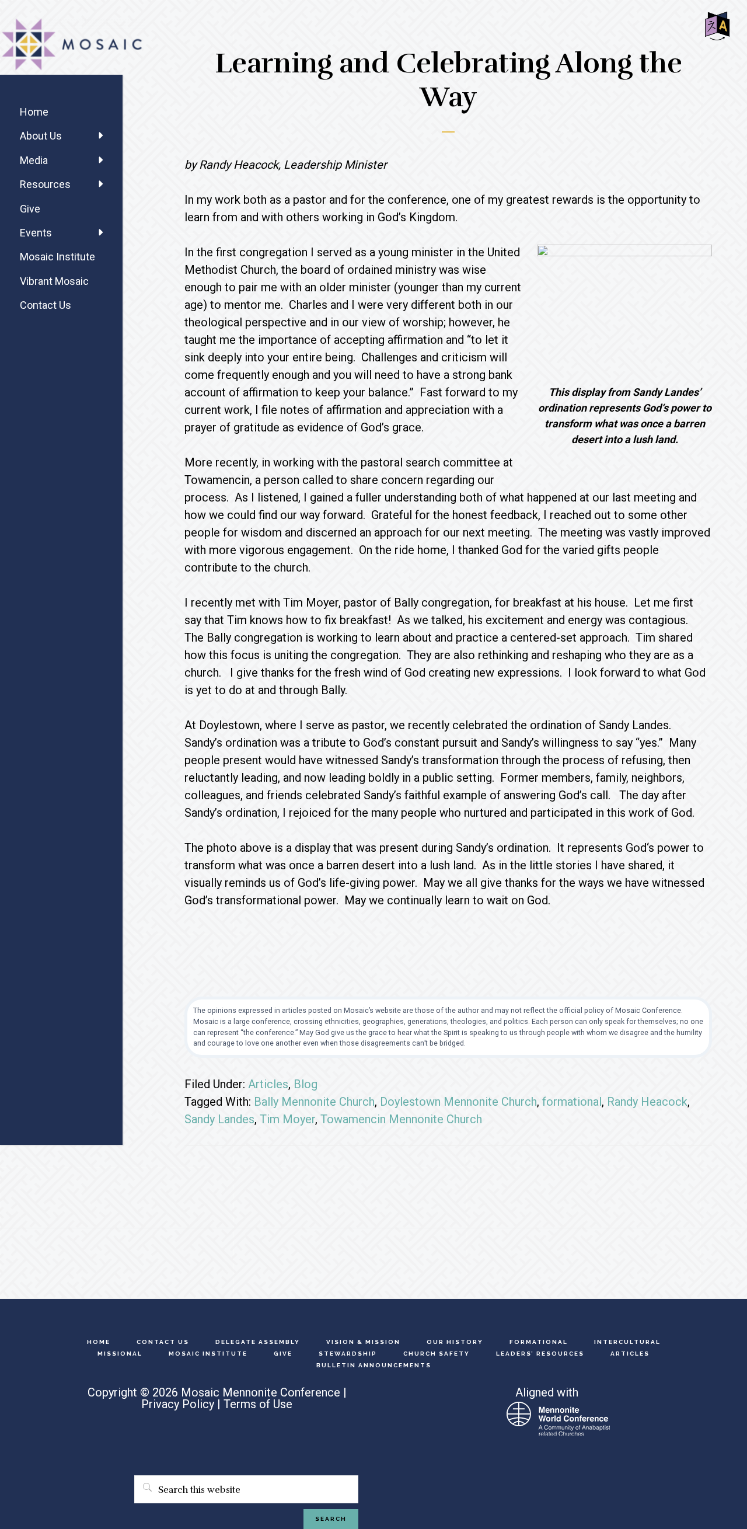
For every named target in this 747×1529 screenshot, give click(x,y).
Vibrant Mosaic (54, 281)
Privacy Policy (177, 1404)
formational (572, 1102)
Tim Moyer (287, 1119)
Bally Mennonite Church (314, 1102)
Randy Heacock (647, 1102)
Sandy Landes (219, 1119)
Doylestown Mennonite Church (458, 1102)
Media (34, 160)
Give (30, 209)
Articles (268, 1084)
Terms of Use (258, 1404)
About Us (41, 136)
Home (34, 112)
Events (36, 233)
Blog (305, 1084)
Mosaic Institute (57, 256)
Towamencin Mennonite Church (401, 1119)
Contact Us (45, 305)
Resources (45, 184)
